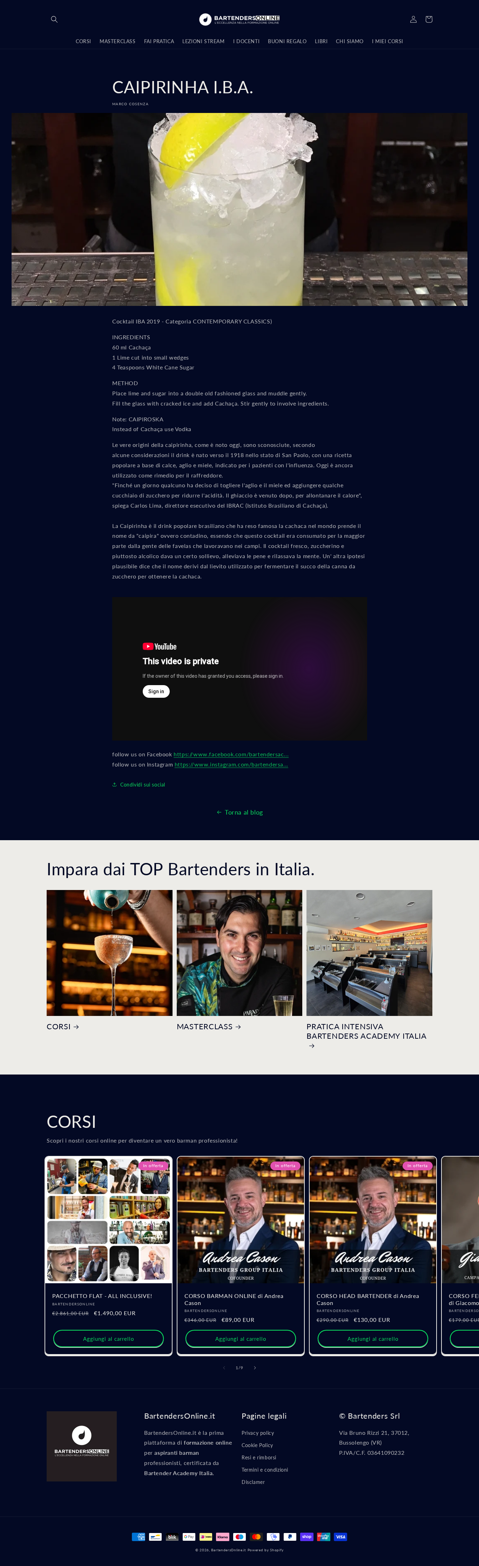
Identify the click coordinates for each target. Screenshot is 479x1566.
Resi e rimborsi (259, 1457)
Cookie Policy (257, 1445)
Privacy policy (258, 1433)
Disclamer (253, 1482)
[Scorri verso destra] (255, 1368)
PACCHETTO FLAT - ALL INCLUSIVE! (102, 1296)
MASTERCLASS (205, 1026)
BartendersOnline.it (228, 1550)
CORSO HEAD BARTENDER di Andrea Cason (368, 1299)
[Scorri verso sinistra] (224, 1368)
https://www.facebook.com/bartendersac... (231, 754)
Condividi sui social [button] (142, 785)
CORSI (59, 1026)
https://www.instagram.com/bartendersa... (231, 764)
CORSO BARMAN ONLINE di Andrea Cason (234, 1299)
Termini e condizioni (265, 1470)
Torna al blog (244, 812)
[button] (54, 19)
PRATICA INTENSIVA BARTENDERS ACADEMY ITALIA (366, 1031)
